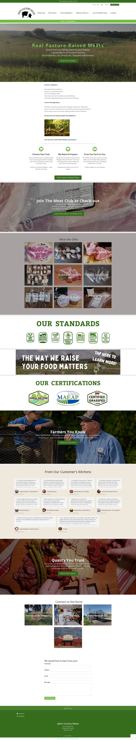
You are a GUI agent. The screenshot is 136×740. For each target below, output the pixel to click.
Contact (113, 13)
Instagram (21, 716)
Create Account (115, 4)
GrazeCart (77, 738)
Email (46, 676)
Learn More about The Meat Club (68, 214)
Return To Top (68, 708)
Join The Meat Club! (100, 13)
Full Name (47, 663)
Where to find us (82, 13)
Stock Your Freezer (68, 61)
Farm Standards (66, 13)
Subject (46, 670)
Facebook (21, 713)
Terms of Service (68, 735)
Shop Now (41, 13)
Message (47, 682)
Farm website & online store (63, 738)
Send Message (49, 698)
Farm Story (52, 13)
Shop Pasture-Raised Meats (68, 178)
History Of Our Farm (68, 442)
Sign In (107, 4)
